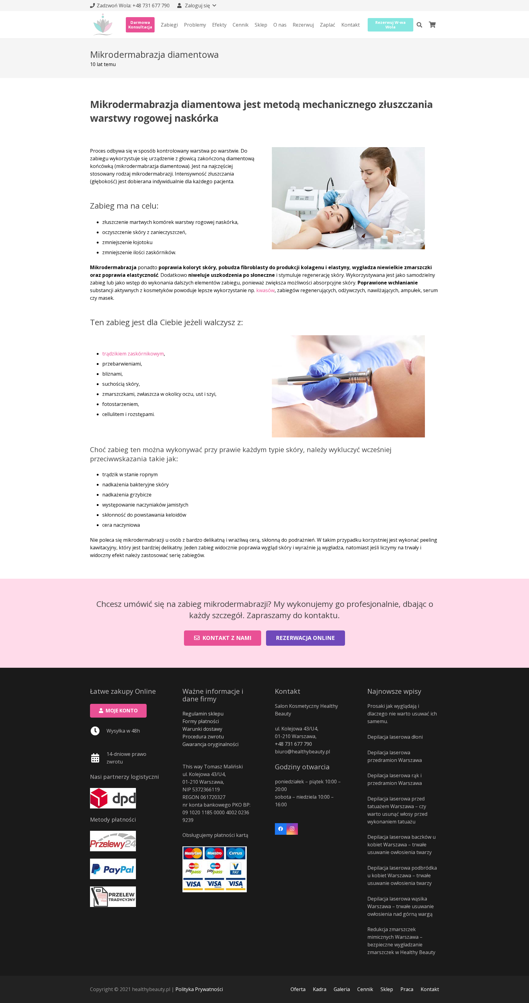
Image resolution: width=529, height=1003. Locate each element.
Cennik (365, 989)
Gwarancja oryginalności (210, 744)
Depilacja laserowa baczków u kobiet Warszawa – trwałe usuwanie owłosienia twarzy (401, 845)
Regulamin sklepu (202, 713)
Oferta (298, 989)
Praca (406, 989)
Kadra (319, 989)
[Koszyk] (432, 25)
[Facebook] (281, 829)
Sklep (387, 989)
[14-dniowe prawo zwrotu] (98, 758)
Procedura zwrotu (203, 736)
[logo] (103, 25)
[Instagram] (292, 829)
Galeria (342, 989)
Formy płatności (200, 721)
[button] (196, 5)
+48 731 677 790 (293, 744)
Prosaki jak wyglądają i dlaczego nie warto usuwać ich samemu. (402, 714)
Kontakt (430, 989)
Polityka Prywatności (199, 989)
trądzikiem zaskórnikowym (133, 353)
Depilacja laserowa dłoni (395, 737)
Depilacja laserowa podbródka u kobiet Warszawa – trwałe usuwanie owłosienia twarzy (402, 875)
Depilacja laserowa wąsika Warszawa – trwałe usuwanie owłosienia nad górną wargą (400, 906)
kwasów (265, 290)
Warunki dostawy (202, 729)
